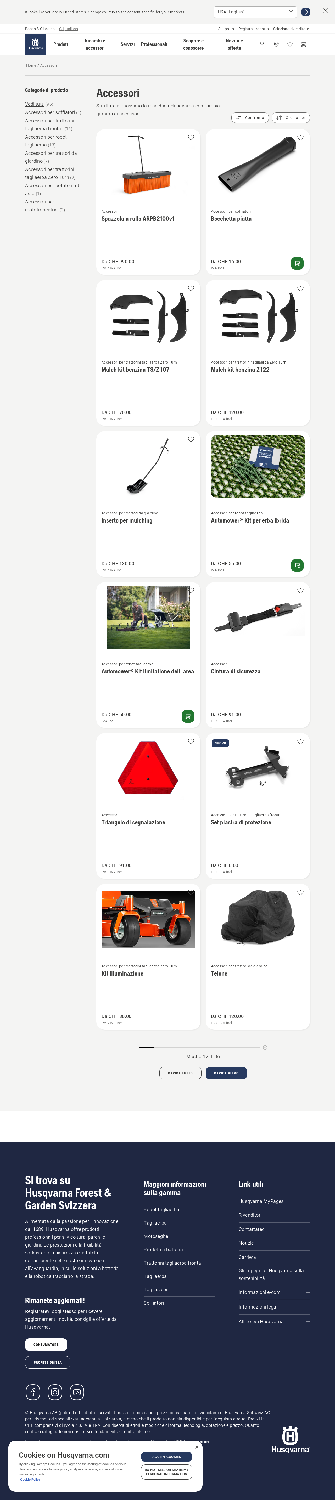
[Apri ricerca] (262, 44)
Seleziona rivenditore (291, 29)
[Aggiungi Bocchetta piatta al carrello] (297, 263)
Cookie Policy (30, 1479)
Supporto (226, 29)
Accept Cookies (166, 1457)
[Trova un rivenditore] (276, 44)
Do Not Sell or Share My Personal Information (166, 1472)
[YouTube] (77, 1392)
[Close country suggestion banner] (325, 11)
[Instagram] (55, 1392)
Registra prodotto (253, 29)
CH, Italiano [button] (68, 29)
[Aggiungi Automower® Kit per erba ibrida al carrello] (297, 565)
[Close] (197, 1447)
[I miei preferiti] (290, 44)
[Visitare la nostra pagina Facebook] (33, 1392)
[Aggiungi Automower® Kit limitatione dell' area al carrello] (188, 716)
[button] (61, 44)
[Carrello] (303, 44)
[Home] (35, 44)
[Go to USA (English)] (306, 12)
